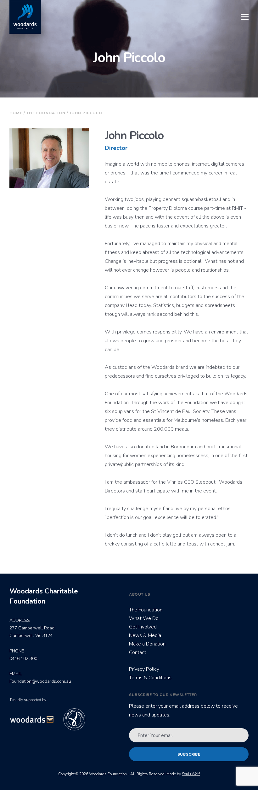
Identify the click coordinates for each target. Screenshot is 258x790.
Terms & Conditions (150, 677)
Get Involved (143, 626)
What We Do (144, 618)
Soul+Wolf (191, 773)
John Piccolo (86, 112)
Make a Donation (147, 643)
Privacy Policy (144, 669)
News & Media (145, 635)
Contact (137, 652)
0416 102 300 (23, 659)
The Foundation (45, 112)
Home (15, 112)
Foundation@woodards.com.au (40, 681)
